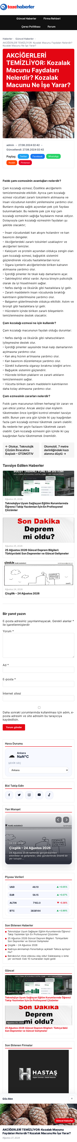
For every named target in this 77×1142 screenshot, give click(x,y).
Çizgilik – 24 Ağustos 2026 (22, 945)
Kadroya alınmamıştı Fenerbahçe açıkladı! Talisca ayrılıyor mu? (39, 950)
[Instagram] (29, 795)
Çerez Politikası (30, 26)
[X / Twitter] (19, 795)
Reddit (12, 162)
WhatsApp (53, 156)
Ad (6, 665)
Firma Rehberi (52, 18)
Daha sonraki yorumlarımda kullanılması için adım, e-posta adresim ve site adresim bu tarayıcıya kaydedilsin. (38, 716)
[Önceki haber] (59, 820)
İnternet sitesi (12, 693)
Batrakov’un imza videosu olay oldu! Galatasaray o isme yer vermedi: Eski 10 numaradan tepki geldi (38, 957)
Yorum (8, 631)
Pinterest (25, 162)
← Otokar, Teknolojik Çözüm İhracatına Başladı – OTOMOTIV (19, 450)
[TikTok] (49, 795)
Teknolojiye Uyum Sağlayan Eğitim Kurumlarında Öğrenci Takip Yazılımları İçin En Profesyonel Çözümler (39, 933)
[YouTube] (39, 795)
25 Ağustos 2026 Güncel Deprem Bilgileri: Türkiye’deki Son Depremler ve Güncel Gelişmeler (38, 940)
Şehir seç (14, 763)
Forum (52, 26)
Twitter (23, 156)
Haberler (7, 38)
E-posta (9, 679)
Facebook (38, 156)
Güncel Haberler (26, 18)
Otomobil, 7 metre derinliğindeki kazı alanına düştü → (56, 450)
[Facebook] (9, 795)
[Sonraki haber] (66, 820)
